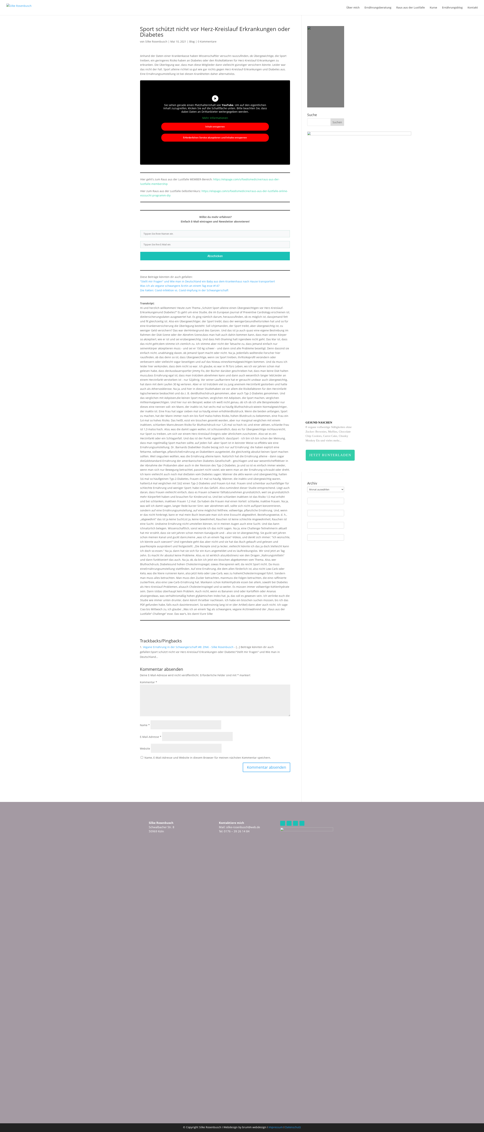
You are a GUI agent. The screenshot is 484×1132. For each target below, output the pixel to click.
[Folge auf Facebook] (289, 823)
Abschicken (215, 256)
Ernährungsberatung (378, 7)
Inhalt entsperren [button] (215, 126)
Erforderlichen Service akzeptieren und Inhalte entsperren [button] (215, 137)
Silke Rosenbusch (156, 41)
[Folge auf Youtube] (295, 823)
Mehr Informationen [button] (215, 118)
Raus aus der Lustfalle (410, 7)
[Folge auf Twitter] (301, 823)
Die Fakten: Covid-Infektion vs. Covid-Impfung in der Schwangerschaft (184, 290)
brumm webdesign (254, 1127)
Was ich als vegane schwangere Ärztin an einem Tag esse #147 (180, 286)
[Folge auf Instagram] (282, 823)
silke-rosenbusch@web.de (243, 827)
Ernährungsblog (452, 7)
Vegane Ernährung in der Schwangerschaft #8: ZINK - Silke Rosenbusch (188, 647)
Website (145, 748)
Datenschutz (293, 1127)
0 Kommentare (207, 41)
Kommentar (148, 682)
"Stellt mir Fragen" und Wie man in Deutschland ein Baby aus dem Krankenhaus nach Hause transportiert (207, 281)
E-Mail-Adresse (150, 737)
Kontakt (473, 7)
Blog (192, 41)
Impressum (275, 1127)
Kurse (433, 7)
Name (145, 725)
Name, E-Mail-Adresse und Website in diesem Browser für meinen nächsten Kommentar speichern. (207, 757)
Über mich (353, 7)
